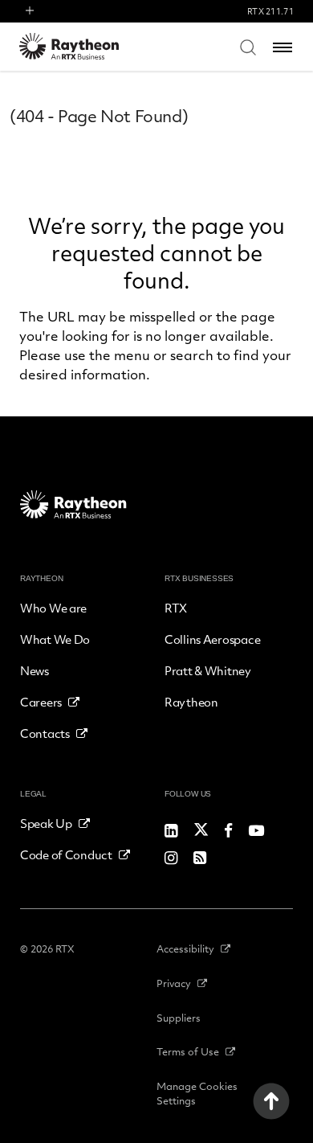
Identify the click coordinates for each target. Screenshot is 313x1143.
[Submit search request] (248, 47)
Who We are (53, 608)
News (34, 670)
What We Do (55, 639)
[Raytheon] (79, 46)
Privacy (173, 983)
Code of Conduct (66, 854)
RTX (176, 608)
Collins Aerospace (212, 639)
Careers (41, 702)
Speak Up (46, 823)
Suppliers (178, 1017)
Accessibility (185, 948)
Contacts (45, 733)
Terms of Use (187, 1051)
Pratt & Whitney (208, 670)
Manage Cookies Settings (197, 1093)
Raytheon (191, 702)
